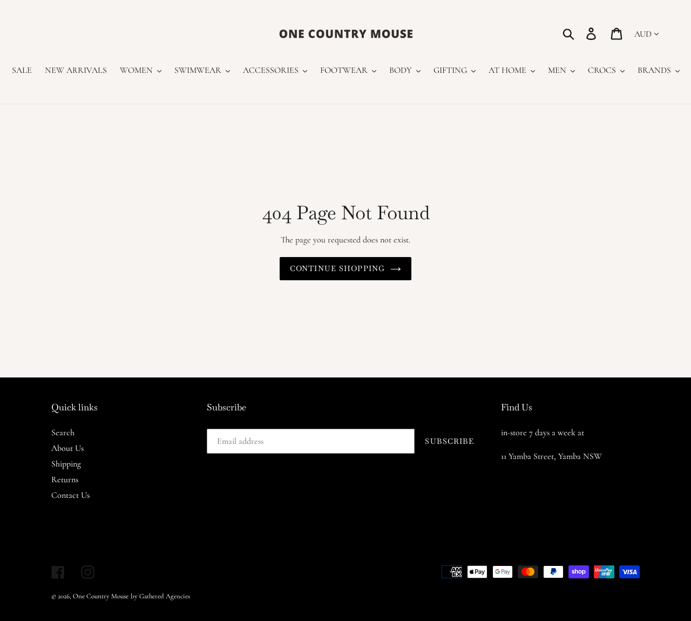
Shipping (66, 463)
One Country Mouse (100, 596)
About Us (67, 448)
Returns (64, 479)
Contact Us (70, 495)
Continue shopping (337, 268)
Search (62, 432)
